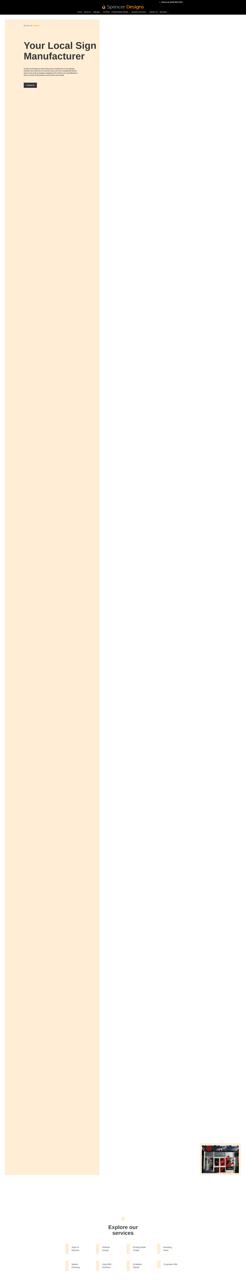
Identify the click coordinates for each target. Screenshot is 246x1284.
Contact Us (153, 12)
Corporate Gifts (170, 1264)
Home (79, 12)
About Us (87, 12)
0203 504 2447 (176, 2)
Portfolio (106, 12)
